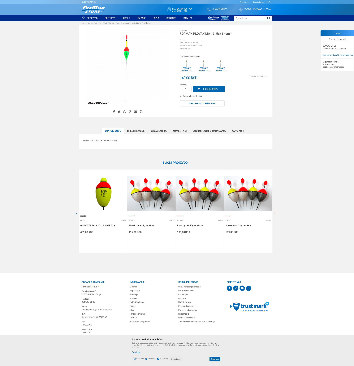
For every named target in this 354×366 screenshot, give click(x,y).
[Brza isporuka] (209, 9)
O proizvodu (113, 130)
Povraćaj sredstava (186, 318)
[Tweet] (119, 112)
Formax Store (87, 23)
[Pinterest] (141, 112)
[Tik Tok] (248, 288)
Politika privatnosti (186, 291)
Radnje (133, 306)
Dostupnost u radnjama (202, 103)
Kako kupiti (239, 130)
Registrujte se (258, 2)
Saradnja (134, 294)
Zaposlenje (135, 291)
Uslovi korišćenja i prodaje (189, 287)
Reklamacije (183, 314)
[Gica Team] (83, 216)
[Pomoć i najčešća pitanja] (241, 9)
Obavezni (140, 359)
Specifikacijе (136, 130)
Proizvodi (97, 23)
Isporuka (182, 298)
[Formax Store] (93, 9)
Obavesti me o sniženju (258, 76)
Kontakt (133, 298)
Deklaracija (158, 130)
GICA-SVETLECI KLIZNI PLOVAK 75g (97, 225)
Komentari (180, 130)
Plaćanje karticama (186, 306)
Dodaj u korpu (210, 89)
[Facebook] (114, 112)
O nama (133, 287)
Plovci (118, 23)
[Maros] (131, 216)
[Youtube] (242, 288)
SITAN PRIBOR (108, 23)
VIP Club (133, 318)
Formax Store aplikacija (140, 322)
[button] (253, 18)
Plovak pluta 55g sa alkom (141, 225)
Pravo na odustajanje (187, 310)
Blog (132, 310)
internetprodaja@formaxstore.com (338, 55)
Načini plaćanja (184, 302)
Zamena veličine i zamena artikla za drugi (196, 322)
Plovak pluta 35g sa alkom (238, 225)
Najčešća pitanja (137, 302)
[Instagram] (235, 288)
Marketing (164, 359)
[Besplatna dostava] (169, 9)
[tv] (218, 17)
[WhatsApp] (124, 112)
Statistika (152, 359)
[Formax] (98, 103)
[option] (103, 211)
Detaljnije (136, 352)
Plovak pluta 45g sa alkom (190, 225)
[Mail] (135, 112)
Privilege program (137, 314)
